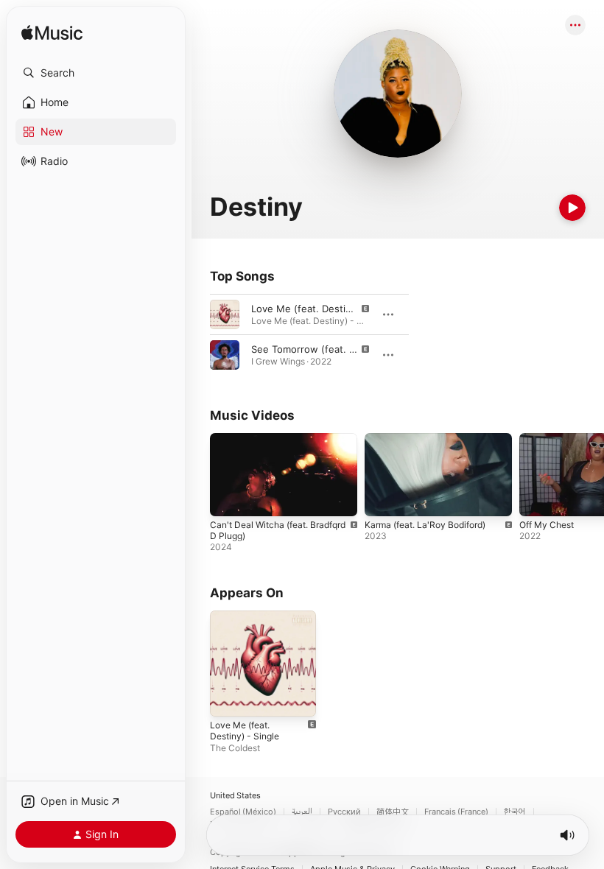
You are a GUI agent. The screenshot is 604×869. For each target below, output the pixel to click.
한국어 (515, 812)
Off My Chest (546, 524)
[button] (95, 72)
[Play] (572, 207)
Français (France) (456, 812)
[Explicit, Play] (224, 314)
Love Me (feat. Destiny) (305, 308)
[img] (51, 33)
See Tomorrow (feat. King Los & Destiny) (344, 349)
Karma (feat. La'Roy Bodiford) (425, 524)
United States (235, 796)
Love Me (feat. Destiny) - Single (244, 731)
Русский (344, 812)
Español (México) (243, 812)
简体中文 (392, 812)
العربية (302, 812)
